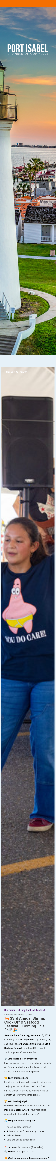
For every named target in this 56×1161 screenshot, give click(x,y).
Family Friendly (16, 372)
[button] (4, 772)
